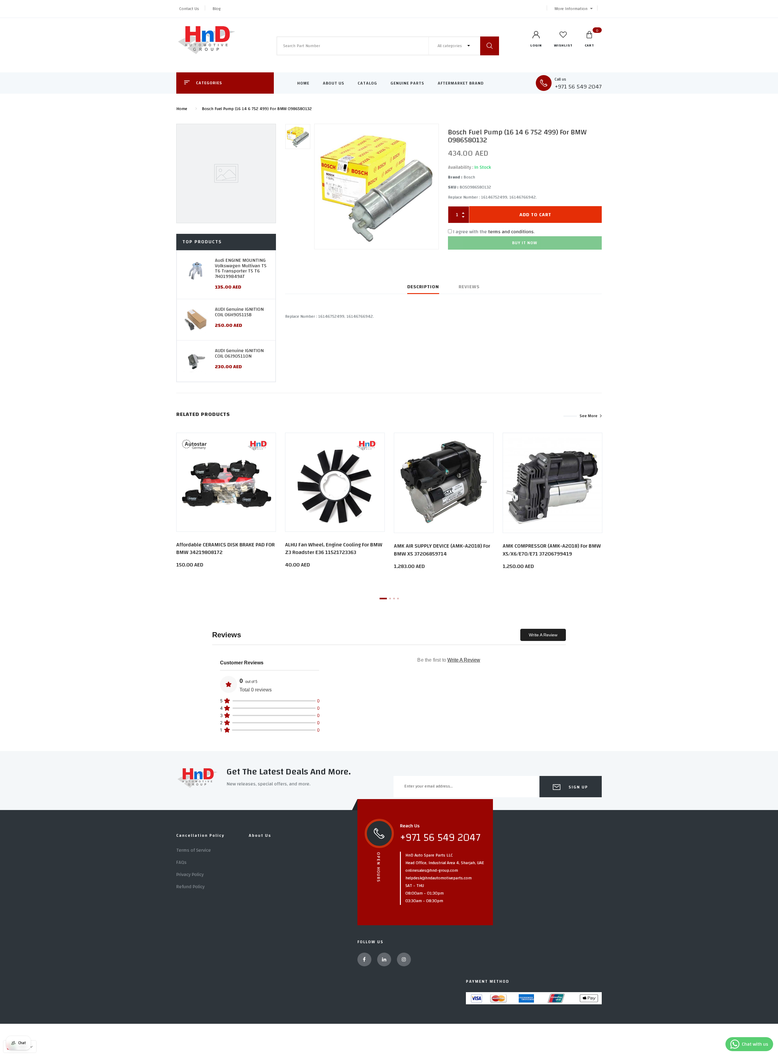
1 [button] (383, 598)
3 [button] (394, 598)
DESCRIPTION (423, 286)
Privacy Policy (190, 874)
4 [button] (398, 598)
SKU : (453, 187)
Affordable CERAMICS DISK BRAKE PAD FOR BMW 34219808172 (225, 548)
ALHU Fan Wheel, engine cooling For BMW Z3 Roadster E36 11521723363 (333, 548)
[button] (572, 9)
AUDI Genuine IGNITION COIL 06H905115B (239, 312)
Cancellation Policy (200, 836)
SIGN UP (577, 787)
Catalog (367, 83)
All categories (450, 46)
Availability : (460, 167)
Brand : (455, 177)
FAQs (181, 862)
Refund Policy (190, 886)
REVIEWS (469, 286)
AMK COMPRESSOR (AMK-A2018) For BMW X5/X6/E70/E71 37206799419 (552, 550)
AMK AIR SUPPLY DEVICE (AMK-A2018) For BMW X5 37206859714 (442, 550)
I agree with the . (494, 231)
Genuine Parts (407, 83)
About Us (333, 83)
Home (303, 83)
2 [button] (390, 598)
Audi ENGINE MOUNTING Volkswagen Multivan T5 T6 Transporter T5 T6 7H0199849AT (241, 268)
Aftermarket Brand (461, 83)
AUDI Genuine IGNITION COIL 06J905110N (239, 353)
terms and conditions (511, 231)
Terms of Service (193, 850)
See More (588, 416)
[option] (377, 186)
